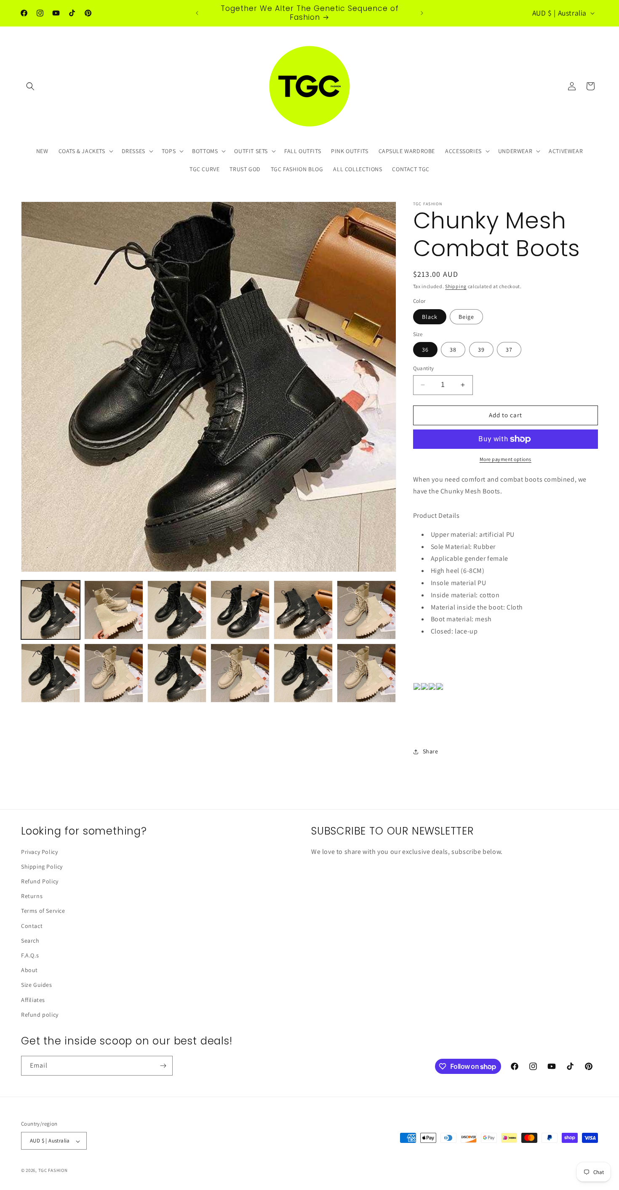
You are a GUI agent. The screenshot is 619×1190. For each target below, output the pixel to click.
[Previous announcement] (197, 13)
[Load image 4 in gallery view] (240, 609)
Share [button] (430, 751)
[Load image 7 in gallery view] (50, 673)
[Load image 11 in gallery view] (303, 673)
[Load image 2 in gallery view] (113, 609)
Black (430, 317)
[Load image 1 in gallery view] (50, 609)
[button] (30, 86)
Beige (466, 317)
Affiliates (33, 1000)
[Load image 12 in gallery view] (366, 673)
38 (453, 349)
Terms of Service (43, 911)
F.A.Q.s (30, 955)
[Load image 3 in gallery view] (176, 609)
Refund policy (40, 1014)
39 (481, 349)
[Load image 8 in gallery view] (113, 673)
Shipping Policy (42, 866)
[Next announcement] (422, 13)
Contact (32, 926)
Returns (32, 896)
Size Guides (36, 985)
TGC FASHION (53, 1171)
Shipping (456, 286)
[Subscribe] (163, 1066)
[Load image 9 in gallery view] (176, 673)
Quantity (423, 368)
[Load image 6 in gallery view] (366, 609)
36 (425, 349)
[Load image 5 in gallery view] (303, 609)
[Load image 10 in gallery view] (240, 673)
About (29, 970)
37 (509, 349)
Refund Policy (40, 881)
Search (30, 940)
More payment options (505, 459)
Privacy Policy (39, 852)
